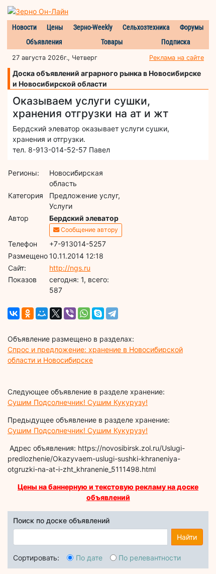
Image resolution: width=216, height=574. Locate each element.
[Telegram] (112, 313)
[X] (56, 313)
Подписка (175, 42)
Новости (24, 27)
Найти (187, 537)
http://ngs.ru (69, 268)
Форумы (192, 27)
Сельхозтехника (146, 27)
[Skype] (98, 313)
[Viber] (70, 313)
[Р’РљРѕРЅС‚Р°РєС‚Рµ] (14, 313)
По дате (89, 557)
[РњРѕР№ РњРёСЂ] (42, 313)
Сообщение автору (88, 229)
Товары (112, 42)
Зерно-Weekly (93, 27)
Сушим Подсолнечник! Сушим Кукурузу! (78, 402)
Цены (55, 27)
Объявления (44, 42)
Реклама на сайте (176, 57)
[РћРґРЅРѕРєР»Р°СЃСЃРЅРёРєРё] (28, 313)
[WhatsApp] (84, 313)
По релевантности (150, 557)
